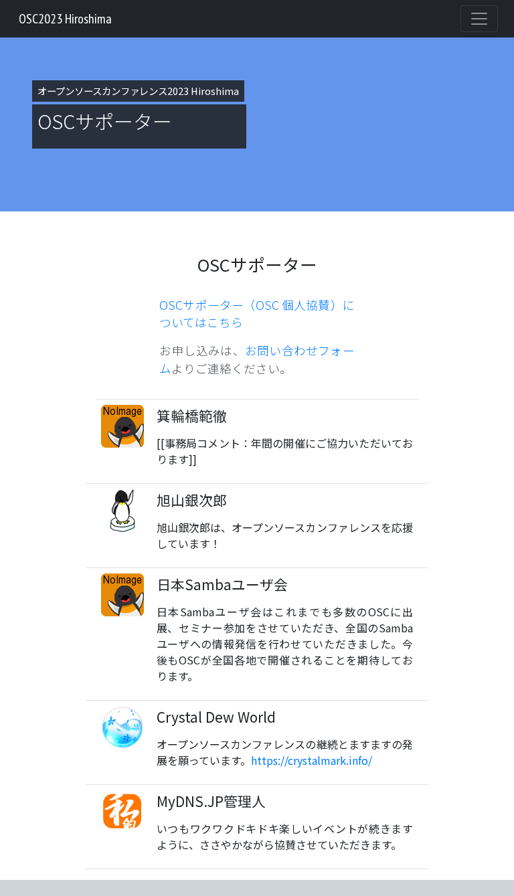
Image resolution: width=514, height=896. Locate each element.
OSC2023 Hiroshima (65, 18)
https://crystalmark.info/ (311, 760)
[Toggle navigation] (479, 18)
